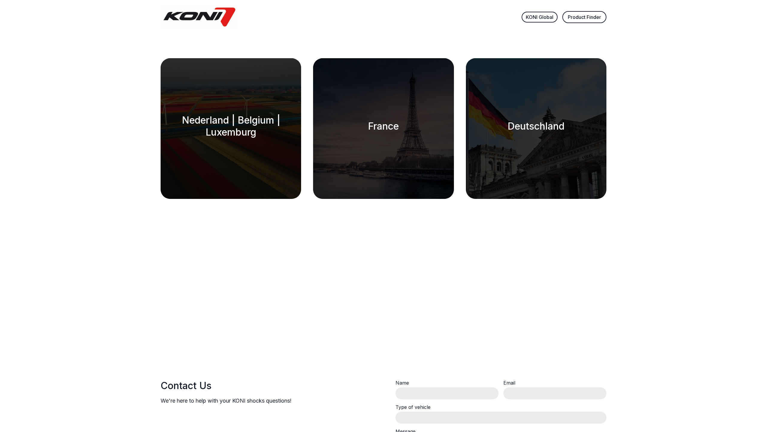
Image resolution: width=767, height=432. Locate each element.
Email (509, 383)
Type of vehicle (413, 407)
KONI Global (539, 17)
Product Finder (584, 17)
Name (402, 383)
